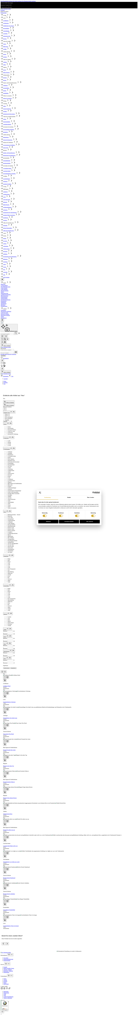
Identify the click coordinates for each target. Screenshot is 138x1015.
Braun (9, 561)
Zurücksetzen (6, 668)
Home (4, 381)
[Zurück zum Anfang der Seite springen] (2, 1011)
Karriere (5, 981)
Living (9, 445)
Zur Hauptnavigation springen (29, 1)
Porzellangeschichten (12, 540)
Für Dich (10, 466)
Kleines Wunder (11, 530)
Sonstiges (10, 495)
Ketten (9, 476)
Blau (9, 560)
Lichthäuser (10, 479)
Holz (9, 619)
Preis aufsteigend (9, 417)
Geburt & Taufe (11, 431)
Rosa (9, 576)
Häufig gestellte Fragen (8, 968)
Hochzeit (10, 474)
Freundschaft (11, 519)
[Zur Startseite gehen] (6, 9)
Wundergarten (11, 549)
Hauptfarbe (6, 556)
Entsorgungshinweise (8, 959)
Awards (5, 980)
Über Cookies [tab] (90, 497)
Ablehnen (48, 521)
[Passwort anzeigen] (16, 352)
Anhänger (10, 451)
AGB (4, 994)
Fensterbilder (11, 463)
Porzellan (10, 624)
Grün (9, 567)
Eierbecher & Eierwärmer (13, 462)
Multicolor (10, 573)
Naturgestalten (11, 539)
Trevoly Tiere (11, 545)
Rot (8, 577)
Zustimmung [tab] (47, 497)
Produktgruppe (7, 449)
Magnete (10, 482)
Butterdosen (10, 454)
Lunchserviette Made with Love (10, 846)
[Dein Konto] (4, 342)
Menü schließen (6, 345)
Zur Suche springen (17, 1)
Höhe (5, 644)
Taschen (9, 498)
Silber (9, 580)
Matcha (9, 534)
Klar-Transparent (11, 569)
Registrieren (6, 358)
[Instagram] (2, 989)
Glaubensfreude (11, 520)
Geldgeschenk (11, 470)
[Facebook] (4, 989)
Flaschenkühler (11, 464)
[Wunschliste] (3, 364)
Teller (9, 503)
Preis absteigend (8, 418)
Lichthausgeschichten (12, 533)
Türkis (9, 608)
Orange (9, 574)
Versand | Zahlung (7, 969)
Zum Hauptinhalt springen (7, 1)
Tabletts (9, 496)
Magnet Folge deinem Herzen (10, 798)
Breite (5, 636)
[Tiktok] (9, 989)
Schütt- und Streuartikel (13, 492)
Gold (9, 564)
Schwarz (10, 579)
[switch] (61, 516)
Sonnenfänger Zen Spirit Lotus (10, 718)
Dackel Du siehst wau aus (9, 830)
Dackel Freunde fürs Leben (9, 750)
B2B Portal (6, 984)
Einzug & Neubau (12, 429)
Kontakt (5, 967)
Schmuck (10, 489)
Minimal (9, 631)
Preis (5, 658)
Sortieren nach (7, 412)
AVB (4, 995)
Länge (5, 629)
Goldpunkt (10, 522)
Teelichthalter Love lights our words (11, 862)
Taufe (9, 500)
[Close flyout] (2, 279)
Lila (8, 570)
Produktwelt (6, 438)
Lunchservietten (11, 480)
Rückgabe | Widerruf (8, 971)
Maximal (9, 633)
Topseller (7, 420)
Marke (4, 978)
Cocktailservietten (12, 456)
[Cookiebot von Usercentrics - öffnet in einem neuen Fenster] (93, 493)
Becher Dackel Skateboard (9, 877)
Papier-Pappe (11, 622)
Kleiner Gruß (11, 527)
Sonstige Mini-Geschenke (13, 493)
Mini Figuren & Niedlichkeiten (15, 483)
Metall (9, 621)
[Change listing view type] (4, 671)
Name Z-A (7, 415)
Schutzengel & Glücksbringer (14, 490)
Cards (9, 440)
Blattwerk (10, 516)
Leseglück (10, 532)
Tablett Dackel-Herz (7, 814)
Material (5, 614)
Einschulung (10, 428)
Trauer (9, 505)
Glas (9, 618)
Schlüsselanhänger (12, 487)
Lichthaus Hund (6, 686)
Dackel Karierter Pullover (9, 782)
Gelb (9, 563)
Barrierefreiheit (6, 960)
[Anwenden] (5, 409)
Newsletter (5, 958)
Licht (9, 477)
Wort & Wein (11, 546)
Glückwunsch (11, 473)
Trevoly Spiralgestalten (13, 543)
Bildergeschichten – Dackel (14, 514)
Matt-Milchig (11, 571)
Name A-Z (7, 414)
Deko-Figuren (11, 459)
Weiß (9, 582)
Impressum (5, 991)
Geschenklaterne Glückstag (9, 702)
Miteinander (10, 536)
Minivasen (10, 485)
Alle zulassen (89, 521)
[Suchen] (16, 333)
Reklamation (6, 972)
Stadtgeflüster (11, 542)
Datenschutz (6, 992)
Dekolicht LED (11, 460)
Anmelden (3, 355)
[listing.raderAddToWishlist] (6, 677)
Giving (9, 443)
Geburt (9, 467)
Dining (9, 442)
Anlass (5, 424)
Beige (9, 558)
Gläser (9, 472)
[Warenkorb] (3, 366)
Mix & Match (11, 537)
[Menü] (2, 323)
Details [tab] (69, 497)
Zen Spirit (10, 552)
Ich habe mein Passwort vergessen (8, 354)
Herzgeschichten (11, 524)
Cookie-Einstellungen (8, 996)
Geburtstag (10, 432)
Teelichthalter (11, 502)
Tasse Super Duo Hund (8, 734)
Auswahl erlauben (69, 521)
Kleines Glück (11, 529)
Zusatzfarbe (6, 585)
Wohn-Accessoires (12, 508)
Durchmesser (6, 651)
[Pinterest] (7, 989)
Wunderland (10, 550)
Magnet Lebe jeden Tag (8, 766)
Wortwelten (10, 547)
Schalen (9, 486)
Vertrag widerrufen (7, 998)
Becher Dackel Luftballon (9, 893)
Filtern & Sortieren (10, 402)
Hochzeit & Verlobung (13, 434)
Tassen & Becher (11, 499)
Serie (5, 512)
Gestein (9, 617)
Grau (9, 566)
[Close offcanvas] (6, 336)
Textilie (9, 625)
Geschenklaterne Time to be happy (11, 925)
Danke (9, 427)
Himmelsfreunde (11, 526)
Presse (4, 982)
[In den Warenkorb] (5, 680)
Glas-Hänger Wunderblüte (9, 909)
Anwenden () (13, 668)
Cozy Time (10, 517)
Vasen (9, 506)
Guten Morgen (11, 523)
